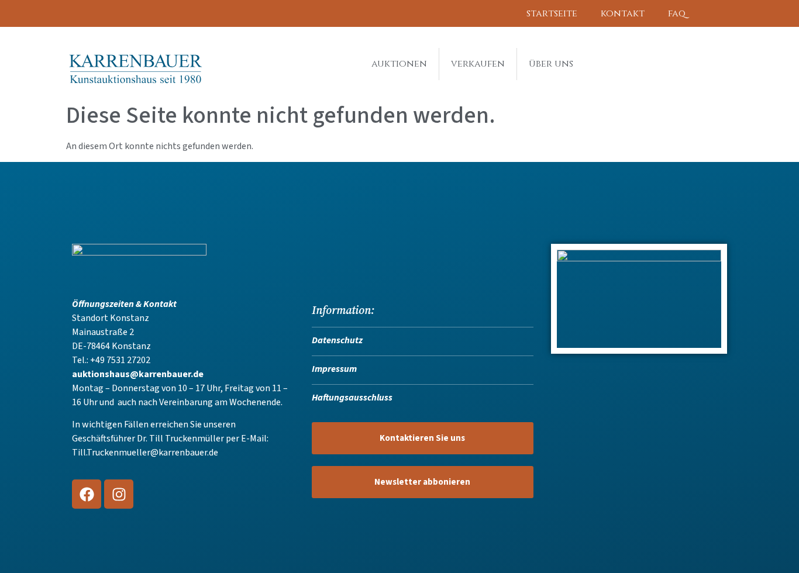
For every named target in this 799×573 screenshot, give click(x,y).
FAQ (677, 13)
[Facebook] (86, 494)
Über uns (551, 63)
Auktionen (399, 63)
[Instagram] (118, 494)
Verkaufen (478, 63)
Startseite (551, 13)
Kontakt (623, 13)
